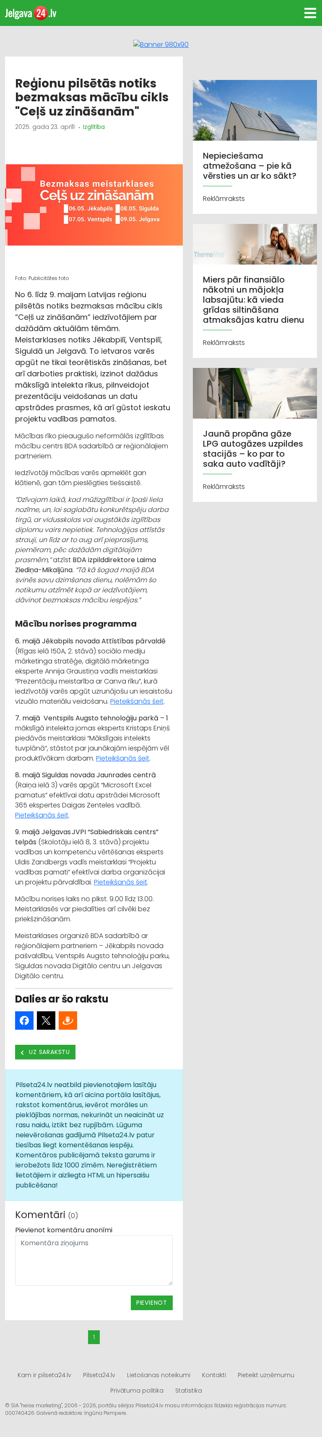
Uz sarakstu (48, 1052)
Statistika (188, 1390)
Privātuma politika (137, 1390)
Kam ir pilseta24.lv (44, 1375)
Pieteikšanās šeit (137, 701)
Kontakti (214, 1375)
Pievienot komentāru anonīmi (63, 1230)
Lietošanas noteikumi (158, 1375)
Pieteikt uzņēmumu (266, 1375)
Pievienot (151, 1302)
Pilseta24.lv (99, 1375)
